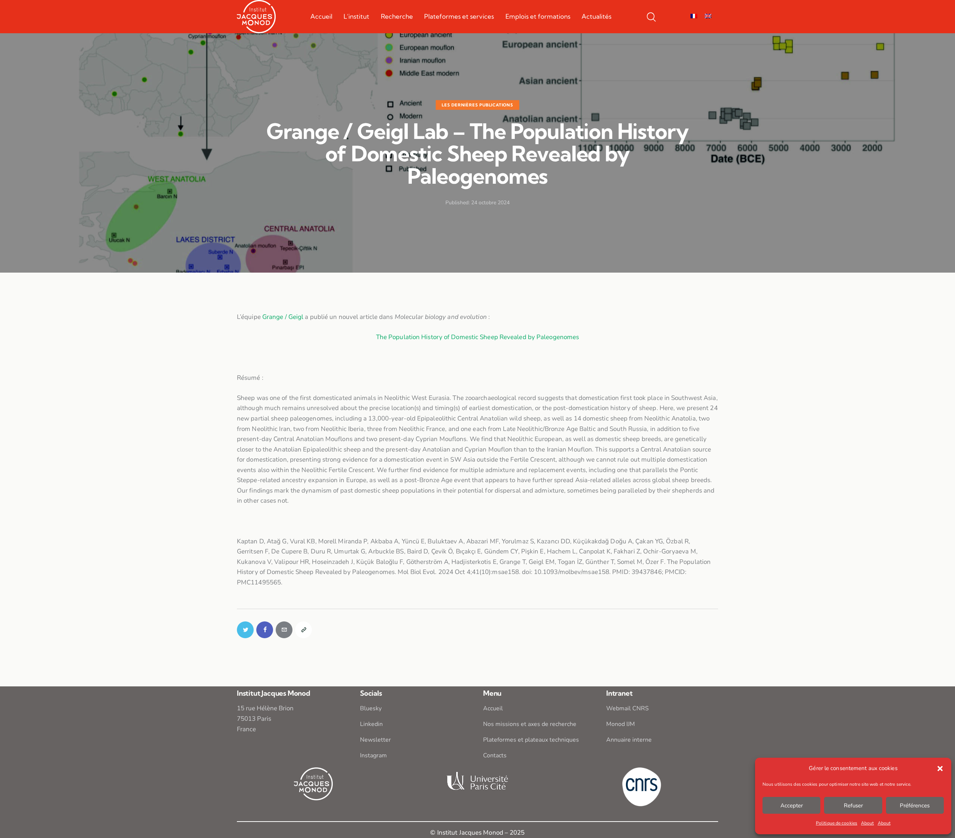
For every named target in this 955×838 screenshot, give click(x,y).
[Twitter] (245, 629)
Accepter (791, 805)
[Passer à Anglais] (708, 16)
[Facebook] (264, 629)
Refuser (853, 805)
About (867, 823)
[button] (940, 768)
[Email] (284, 629)
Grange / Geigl (282, 317)
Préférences (915, 805)
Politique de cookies (836, 823)
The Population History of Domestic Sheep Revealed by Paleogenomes (477, 337)
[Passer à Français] (694, 16)
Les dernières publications (477, 105)
